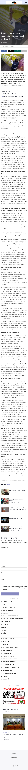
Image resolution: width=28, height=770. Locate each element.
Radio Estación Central (8, 639)
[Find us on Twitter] (11, 766)
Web (2, 579)
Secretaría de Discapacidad (9, 659)
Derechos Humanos (7, 610)
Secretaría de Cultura (8, 656)
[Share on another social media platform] (24, 51)
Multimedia (4, 624)
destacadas (4, 613)
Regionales (4, 644)
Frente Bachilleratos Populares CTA (12, 618)
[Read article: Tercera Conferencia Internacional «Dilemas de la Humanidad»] (14, 696)
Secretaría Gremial (7, 670)
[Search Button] (26, 2)
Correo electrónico (6, 572)
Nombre (3, 566)
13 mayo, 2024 (12, 502)
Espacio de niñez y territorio (10, 616)
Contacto (14, 753)
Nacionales (4, 627)
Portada (3, 636)
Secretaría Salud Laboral (9, 673)
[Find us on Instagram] (13, 766)
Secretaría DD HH (6, 653)
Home (2, 46)
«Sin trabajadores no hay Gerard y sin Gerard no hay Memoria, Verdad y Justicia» (13, 736)
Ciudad (3, 604)
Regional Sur (5, 641)
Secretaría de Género (7, 664)
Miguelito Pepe (5, 621)
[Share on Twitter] (11, 51)
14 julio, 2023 (12, 530)
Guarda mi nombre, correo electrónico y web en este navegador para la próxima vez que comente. (15, 588)
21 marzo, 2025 (13, 492)
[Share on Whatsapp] (17, 51)
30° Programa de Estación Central (13, 96)
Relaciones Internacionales (9, 647)
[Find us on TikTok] (17, 766)
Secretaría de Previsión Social (10, 667)
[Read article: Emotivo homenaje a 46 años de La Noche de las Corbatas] (5, 529)
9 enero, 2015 (4, 42)
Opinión (3, 633)
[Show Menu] (2, 2)
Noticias (3, 630)
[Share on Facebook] (4, 51)
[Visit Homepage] (14, 2)
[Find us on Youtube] (15, 766)
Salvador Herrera (6, 650)
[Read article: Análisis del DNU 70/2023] (5, 520)
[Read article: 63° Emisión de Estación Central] (5, 492)
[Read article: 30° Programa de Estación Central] (5, 501)
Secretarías (4, 676)
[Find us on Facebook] (9, 766)
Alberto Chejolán (6, 601)
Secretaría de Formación (8, 661)
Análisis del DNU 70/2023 (15, 518)
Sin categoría (5, 679)
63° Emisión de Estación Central (12, 94)
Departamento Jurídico (9, 46)
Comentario (5, 547)
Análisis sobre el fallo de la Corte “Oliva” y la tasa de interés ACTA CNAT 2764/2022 (17, 509)
